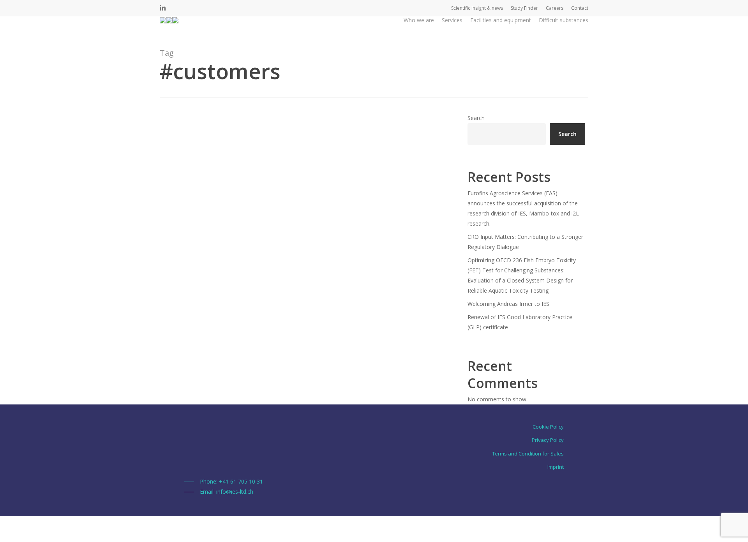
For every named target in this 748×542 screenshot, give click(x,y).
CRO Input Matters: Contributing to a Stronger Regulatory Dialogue (525, 242)
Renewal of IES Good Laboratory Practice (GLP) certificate (520, 322)
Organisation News (197, 386)
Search (476, 118)
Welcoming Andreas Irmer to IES (508, 303)
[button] (223, 481)
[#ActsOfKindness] (303, 282)
